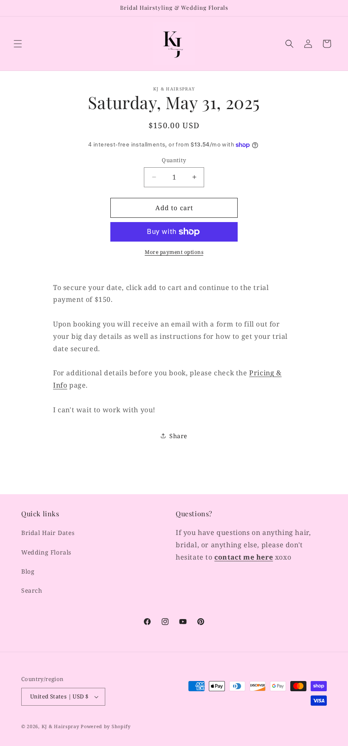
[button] (17, 43)
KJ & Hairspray (60, 726)
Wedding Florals (46, 552)
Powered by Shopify (106, 726)
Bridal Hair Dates (47, 533)
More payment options (174, 252)
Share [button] (178, 436)
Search (31, 590)
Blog (27, 571)
